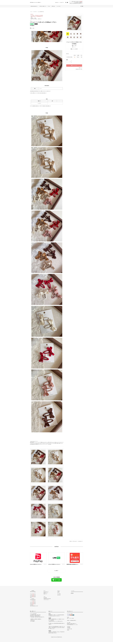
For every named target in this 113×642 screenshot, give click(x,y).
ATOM (46, 597)
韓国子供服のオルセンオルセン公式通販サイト (35, 2)
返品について (80, 67)
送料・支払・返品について (43, 6)
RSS (44, 597)
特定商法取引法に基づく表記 (47, 598)
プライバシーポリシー (46, 599)
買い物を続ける (80, 541)
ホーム (31, 11)
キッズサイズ (35, 11)
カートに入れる (74, 65)
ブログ (44, 596)
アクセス (49, 6)
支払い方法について (46, 591)
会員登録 (58, 591)
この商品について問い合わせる (73, 541)
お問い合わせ (53, 6)
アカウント (58, 590)
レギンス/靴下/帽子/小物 (41, 11)
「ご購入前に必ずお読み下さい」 (34, 6)
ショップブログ (58, 6)
